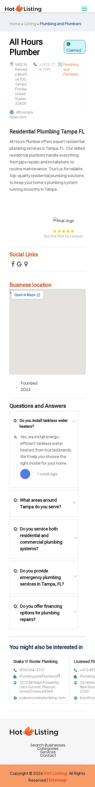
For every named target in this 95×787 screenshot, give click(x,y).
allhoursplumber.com (21, 114)
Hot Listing (55, 773)
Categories (47, 748)
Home (15, 23)
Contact (48, 755)
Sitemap (57, 780)
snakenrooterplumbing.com (42, 697)
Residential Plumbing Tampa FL (47, 132)
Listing (30, 23)
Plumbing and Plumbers (60, 23)
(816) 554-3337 (32, 669)
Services (48, 752)
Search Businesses (47, 745)
